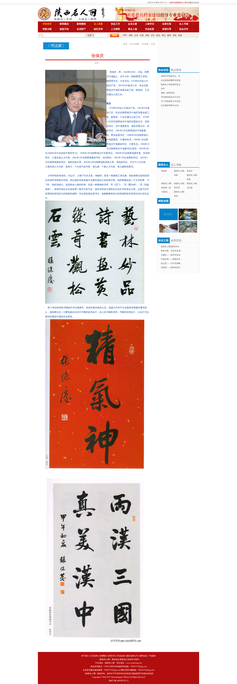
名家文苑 (166, 24)
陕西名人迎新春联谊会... (171, 84)
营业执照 (121, 656)
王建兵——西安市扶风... (171, 255)
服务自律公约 (132, 656)
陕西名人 (163, 164)
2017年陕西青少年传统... (171, 101)
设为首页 (195, 2)
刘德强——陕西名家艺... (171, 267)
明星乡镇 (47, 29)
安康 (142, 35)
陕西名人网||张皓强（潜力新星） (166, 187)
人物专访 (149, 24)
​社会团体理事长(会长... (170, 105)
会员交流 (176, 240)
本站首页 (47, 24)
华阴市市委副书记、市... (171, 76)
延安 (158, 35)
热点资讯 (176, 70)
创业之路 (163, 240)
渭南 (147, 35)
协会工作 (115, 24)
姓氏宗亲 (98, 29)
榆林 (169, 35)
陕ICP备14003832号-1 (118, 680)
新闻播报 (81, 24)
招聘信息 (143, 656)
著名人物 (132, 29)
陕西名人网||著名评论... (170, 246)
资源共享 (166, 29)
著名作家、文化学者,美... (171, 251)
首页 (125, 44)
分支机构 (94, 656)
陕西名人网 (110, 663)
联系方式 (112, 656)
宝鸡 (136, 35)
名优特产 (81, 29)
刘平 (163, 89)
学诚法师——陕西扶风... (171, 259)
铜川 (164, 35)
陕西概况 (64, 24)
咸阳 (131, 35)
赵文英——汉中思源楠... (171, 263)
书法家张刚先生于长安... (171, 97)
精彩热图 (163, 201)
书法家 (56, 46)
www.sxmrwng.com (134, 663)
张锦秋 (164, 171)
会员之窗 (132, 24)
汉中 (153, 35)
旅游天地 (64, 29)
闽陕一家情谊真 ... (168, 93)
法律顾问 (103, 656)
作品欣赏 (149, 29)
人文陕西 (115, 29)
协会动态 (163, 70)
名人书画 (183, 24)
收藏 (189, 2)
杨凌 (180, 35)
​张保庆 (190, 171)
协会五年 (183, 29)
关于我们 (85, 656)
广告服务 (152, 656)
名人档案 (98, 24)
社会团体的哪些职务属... (171, 80)
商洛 (175, 35)
